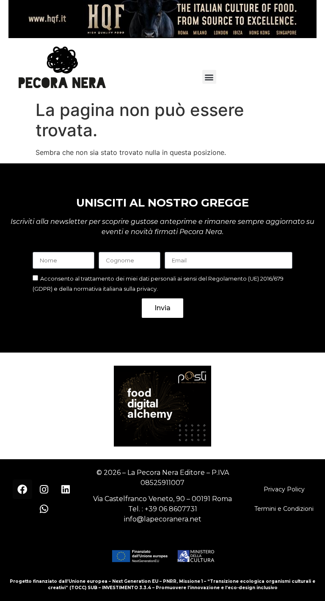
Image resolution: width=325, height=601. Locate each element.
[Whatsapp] (44, 508)
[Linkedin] (65, 489)
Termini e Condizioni (284, 509)
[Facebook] (22, 489)
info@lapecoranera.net (162, 519)
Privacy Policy (284, 489)
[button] (209, 77)
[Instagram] (44, 489)
